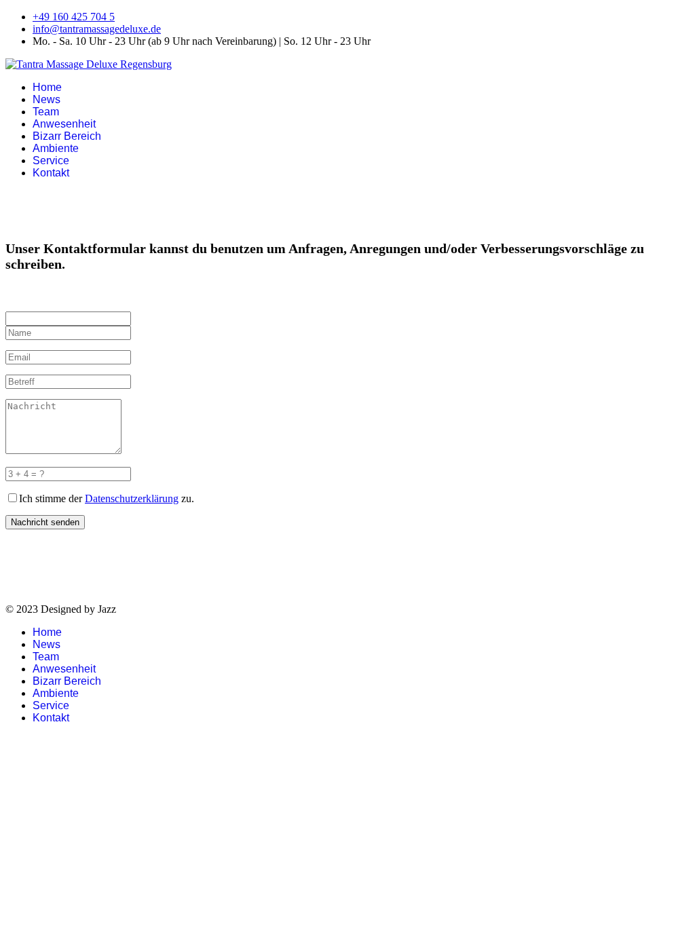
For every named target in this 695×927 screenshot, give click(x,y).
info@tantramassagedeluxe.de (97, 29)
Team (46, 111)
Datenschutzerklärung (132, 498)
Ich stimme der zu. (106, 498)
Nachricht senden (45, 522)
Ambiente (56, 148)
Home (47, 87)
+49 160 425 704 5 (74, 16)
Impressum (28, 586)
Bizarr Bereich (67, 136)
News (46, 99)
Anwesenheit (64, 124)
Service (51, 160)
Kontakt (51, 172)
